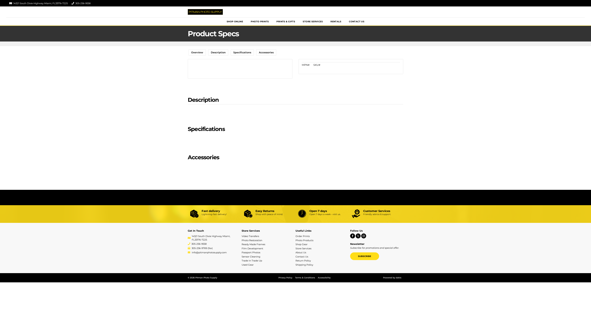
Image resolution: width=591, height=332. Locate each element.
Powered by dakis (392, 277)
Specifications (242, 52)
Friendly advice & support (377, 214)
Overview (197, 52)
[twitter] (358, 236)
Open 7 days (318, 211)
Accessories (266, 52)
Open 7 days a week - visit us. (325, 214)
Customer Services (376, 211)
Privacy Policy (285, 277)
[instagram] (363, 236)
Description (218, 52)
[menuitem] (235, 22)
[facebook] (352, 236)
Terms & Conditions (305, 277)
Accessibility (324, 277)
